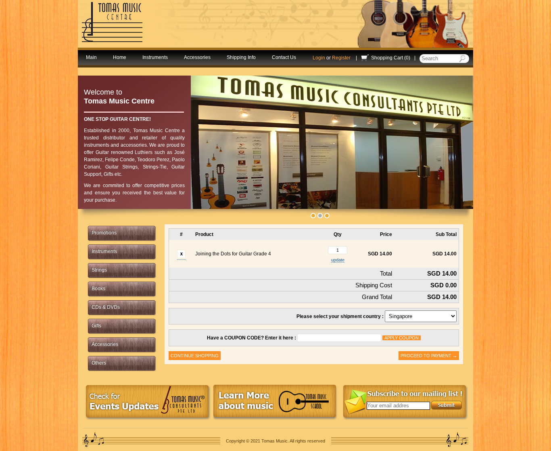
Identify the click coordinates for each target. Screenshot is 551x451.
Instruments (155, 57)
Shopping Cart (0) (390, 58)
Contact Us (284, 57)
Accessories (197, 57)
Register (341, 58)
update (337, 259)
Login (319, 58)
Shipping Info (241, 57)
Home (119, 57)
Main (91, 57)
